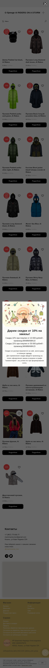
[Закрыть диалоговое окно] (45, 3)
